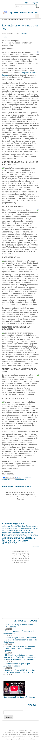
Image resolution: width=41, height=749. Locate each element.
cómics (24, 533)
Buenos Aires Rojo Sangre (21, 526)
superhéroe (25, 528)
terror (17, 540)
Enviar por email (20, 480)
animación (6, 526)
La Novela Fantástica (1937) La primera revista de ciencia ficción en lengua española (19, 648)
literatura (17, 535)
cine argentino (16, 530)
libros (11, 537)
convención (14, 533)
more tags (35, 546)
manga (5, 533)
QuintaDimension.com (24, 12)
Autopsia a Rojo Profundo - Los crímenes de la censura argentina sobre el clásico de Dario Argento (20, 640)
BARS (25, 535)
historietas (28, 530)
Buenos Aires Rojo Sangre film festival (19, 697)
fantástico (7, 535)
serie (4, 528)
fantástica (10, 528)
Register (35, 3)
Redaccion (24, 33)
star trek (17, 528)
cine (5, 37)
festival (19, 537)
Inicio (4, 19)
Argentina (9, 543)
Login (26, 3)
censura (35, 526)
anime (30, 533)
